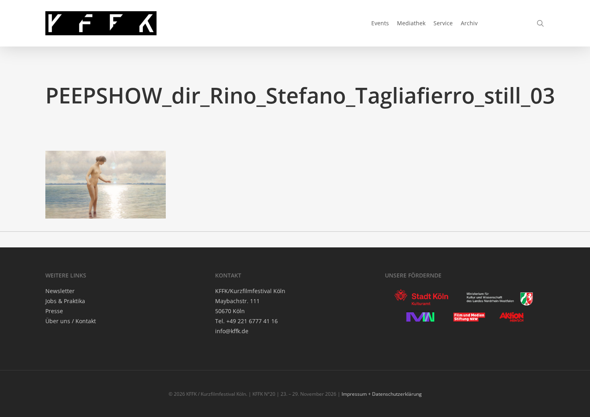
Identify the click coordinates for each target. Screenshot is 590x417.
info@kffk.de (231, 331)
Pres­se (54, 311)
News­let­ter (60, 291)
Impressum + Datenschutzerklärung (382, 394)
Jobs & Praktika (65, 301)
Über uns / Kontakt (70, 321)
